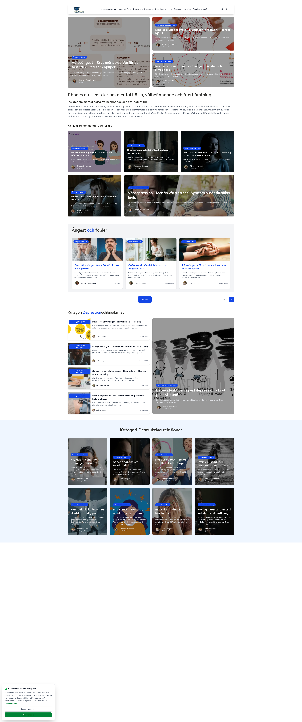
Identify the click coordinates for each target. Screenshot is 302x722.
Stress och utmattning (182, 9)
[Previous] (224, 299)
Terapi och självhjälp (200, 9)
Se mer (145, 299)
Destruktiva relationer (163, 9)
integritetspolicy (11, 703)
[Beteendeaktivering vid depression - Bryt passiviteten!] (193, 366)
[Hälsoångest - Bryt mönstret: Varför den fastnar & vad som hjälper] (109, 52)
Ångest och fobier (124, 9)
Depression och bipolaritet (143, 9)
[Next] (231, 299)
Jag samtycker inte (28, 709)
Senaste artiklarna (108, 9)
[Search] (222, 9)
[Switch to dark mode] (227, 9)
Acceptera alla (28, 715)
